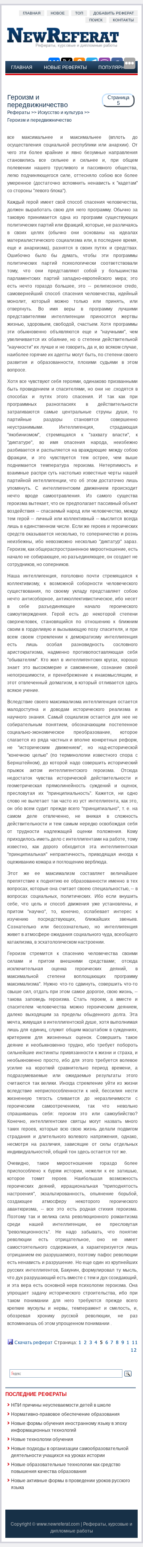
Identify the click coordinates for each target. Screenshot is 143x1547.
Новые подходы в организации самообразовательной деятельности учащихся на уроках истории (70, 1451)
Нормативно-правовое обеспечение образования (65, 1413)
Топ (79, 13)
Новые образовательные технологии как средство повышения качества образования (66, 1467)
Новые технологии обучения (42, 1439)
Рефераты (18, 112)
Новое (58, 13)
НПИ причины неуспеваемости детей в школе (61, 1404)
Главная (31, 13)
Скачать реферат (33, 1342)
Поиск (96, 20)
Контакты (123, 20)
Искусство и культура (60, 112)
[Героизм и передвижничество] (79, 1342)
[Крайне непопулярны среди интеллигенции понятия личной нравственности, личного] (111, 1342)
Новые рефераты (65, 67)
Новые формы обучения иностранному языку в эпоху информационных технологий (69, 1426)
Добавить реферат (113, 13)
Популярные (115, 67)
